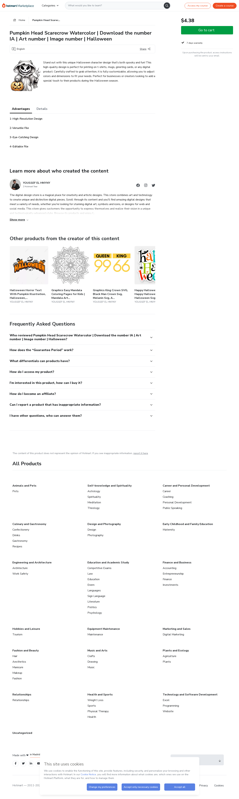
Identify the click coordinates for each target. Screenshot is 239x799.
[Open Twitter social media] (153, 186)
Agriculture (169, 656)
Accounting (169, 568)
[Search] (167, 5)
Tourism (17, 634)
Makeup (17, 673)
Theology (93, 508)
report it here (140, 453)
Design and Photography (104, 524)
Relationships (21, 694)
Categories (48, 6)
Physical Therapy (98, 711)
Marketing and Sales (177, 629)
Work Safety (20, 574)
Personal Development (177, 502)
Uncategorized (22, 733)
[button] (78, 337)
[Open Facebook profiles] (15, 763)
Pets (15, 491)
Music (90, 667)
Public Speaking (172, 508)
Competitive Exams (99, 568)
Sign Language (96, 596)
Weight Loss (95, 700)
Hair (14, 656)
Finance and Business (177, 562)
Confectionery (20, 530)
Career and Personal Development (186, 486)
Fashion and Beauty (25, 650)
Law (90, 574)
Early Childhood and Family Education (188, 524)
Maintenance (95, 634)
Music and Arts (97, 650)
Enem (90, 585)
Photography (95, 535)
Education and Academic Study (108, 562)
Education (93, 579)
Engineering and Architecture (32, 562)
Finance (167, 579)
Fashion (17, 678)
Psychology (94, 613)
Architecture (20, 568)
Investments (170, 585)
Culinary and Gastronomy (29, 524)
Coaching (168, 497)
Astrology (93, 491)
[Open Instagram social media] (145, 186)
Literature (93, 602)
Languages (94, 590)
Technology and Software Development (190, 694)
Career (167, 491)
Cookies (219, 785)
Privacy (204, 785)
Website (168, 711)
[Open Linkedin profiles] (31, 763)
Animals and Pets (24, 486)
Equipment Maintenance (103, 629)
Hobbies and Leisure (26, 629)
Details (42, 109)
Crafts (91, 656)
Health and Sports (100, 694)
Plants (167, 662)
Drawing (92, 662)
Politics (92, 607)
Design (91, 530)
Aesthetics (19, 662)
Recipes (17, 546)
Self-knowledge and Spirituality (109, 486)
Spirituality (94, 497)
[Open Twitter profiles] (23, 763)
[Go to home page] (19, 5)
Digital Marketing (173, 634)
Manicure (17, 667)
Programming (171, 706)
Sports (91, 706)
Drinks (16, 535)
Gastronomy (19, 541)
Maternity (169, 530)
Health (91, 717)
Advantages (21, 109)
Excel (166, 700)
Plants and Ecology (176, 650)
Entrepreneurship (173, 574)
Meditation (94, 502)
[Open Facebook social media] (138, 186)
